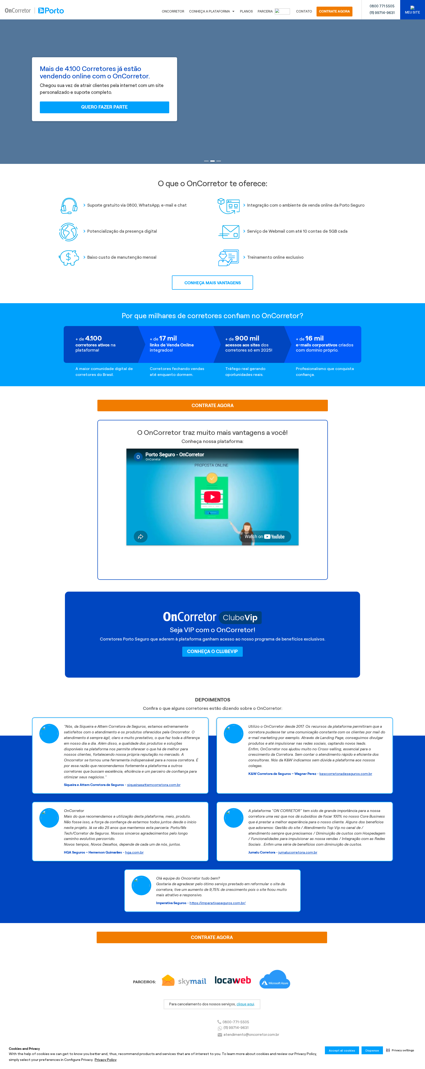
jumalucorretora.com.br (297, 852)
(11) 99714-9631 (382, 13)
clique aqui (245, 1004)
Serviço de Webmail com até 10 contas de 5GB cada (297, 231)
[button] (400, 1050)
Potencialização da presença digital (122, 231)
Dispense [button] (372, 1050)
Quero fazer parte (104, 107)
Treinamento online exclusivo (275, 257)
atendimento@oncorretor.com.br (251, 1035)
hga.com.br (134, 852)
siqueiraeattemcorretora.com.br (154, 785)
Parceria (265, 11)
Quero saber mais (212, 556)
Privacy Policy (106, 1060)
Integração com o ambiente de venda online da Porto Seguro (305, 205)
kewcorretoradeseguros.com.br (345, 774)
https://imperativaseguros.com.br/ (218, 903)
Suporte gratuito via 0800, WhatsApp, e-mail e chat (137, 205)
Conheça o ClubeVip (212, 651)
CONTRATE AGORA (334, 11)
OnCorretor (173, 11)
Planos (246, 11)
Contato (304, 11)
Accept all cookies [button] (342, 1050)
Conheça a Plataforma (209, 11)
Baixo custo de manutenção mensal (121, 257)
